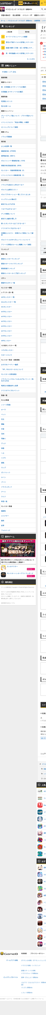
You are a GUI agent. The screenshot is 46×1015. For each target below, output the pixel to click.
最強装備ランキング (8, 268)
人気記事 (9, 32)
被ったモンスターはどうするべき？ (13, 223)
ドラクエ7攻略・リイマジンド (30, 966)
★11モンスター (6, 331)
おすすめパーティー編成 (9, 364)
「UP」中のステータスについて (12, 369)
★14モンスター (6, 316)
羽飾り (3, 438)
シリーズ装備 (5, 405)
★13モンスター (6, 321)
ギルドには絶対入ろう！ (9, 189)
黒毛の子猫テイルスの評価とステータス (19, 42)
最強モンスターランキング (10, 259)
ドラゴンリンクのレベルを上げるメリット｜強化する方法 (17, 380)
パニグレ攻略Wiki (26, 988)
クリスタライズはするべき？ (11, 228)
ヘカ (2, 453)
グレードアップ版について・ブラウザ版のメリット (17, 116)
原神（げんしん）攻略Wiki (29, 977)
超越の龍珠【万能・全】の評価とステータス (21, 48)
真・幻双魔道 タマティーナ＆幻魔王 (13, 87)
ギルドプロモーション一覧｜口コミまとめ (15, 194)
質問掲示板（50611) (8, 156)
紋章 (2, 525)
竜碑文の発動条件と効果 (9, 385)
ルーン (3, 477)
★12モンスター (6, 326)
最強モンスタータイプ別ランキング (13, 273)
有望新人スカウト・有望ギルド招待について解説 (17, 234)
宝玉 (2, 419)
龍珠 (2, 520)
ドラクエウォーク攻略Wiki (29, 973)
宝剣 (2, 434)
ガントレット (5, 472)
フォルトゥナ (5, 530)
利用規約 (24, 954)
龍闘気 (3, 511)
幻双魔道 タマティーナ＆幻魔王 (12, 92)
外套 (2, 429)
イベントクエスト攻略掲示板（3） (13, 175)
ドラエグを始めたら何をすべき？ (12, 185)
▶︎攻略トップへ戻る (9, 72)
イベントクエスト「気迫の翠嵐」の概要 (15, 122)
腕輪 (2, 424)
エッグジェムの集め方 (9, 199)
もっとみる (31, 59)
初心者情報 (16, 15)
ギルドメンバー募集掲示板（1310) (13, 161)
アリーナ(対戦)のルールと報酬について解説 (16, 244)
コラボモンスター (7, 350)
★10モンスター (6, 336)
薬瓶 (2, 463)
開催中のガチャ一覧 (8, 283)
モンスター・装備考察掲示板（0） (13, 170)
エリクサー (5, 516)
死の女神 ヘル (6, 106)
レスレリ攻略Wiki (26, 993)
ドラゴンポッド (6, 487)
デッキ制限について (8, 214)
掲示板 (27, 32)
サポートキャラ (6, 355)
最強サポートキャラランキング (12, 263)
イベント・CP (27, 15)
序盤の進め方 (5, 15)
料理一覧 (4, 501)
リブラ (3, 458)
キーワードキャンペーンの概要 (16, 36)
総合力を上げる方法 (8, 204)
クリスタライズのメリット (10, 390)
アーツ (3, 492)
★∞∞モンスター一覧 (8, 302)
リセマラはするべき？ (9, 209)
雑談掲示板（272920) (8, 151)
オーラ (3, 409)
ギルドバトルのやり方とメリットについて (15, 239)
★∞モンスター (6, 307)
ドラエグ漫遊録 (6, 136)
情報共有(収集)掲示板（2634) (11, 165)
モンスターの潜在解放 (9, 374)
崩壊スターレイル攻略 (28, 971)
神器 (2, 448)
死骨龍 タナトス (6, 101)
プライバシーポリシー (37, 954)
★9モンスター (6, 340)
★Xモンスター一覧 (8, 297)
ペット (3, 414)
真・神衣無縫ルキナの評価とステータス (19, 53)
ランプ (3, 467)
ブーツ (3, 482)
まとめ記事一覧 (6, 146)
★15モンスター (6, 311)
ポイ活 (14, 3)
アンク (3, 443)
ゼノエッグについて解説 (9, 127)
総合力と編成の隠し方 (9, 218)
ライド (3, 496)
